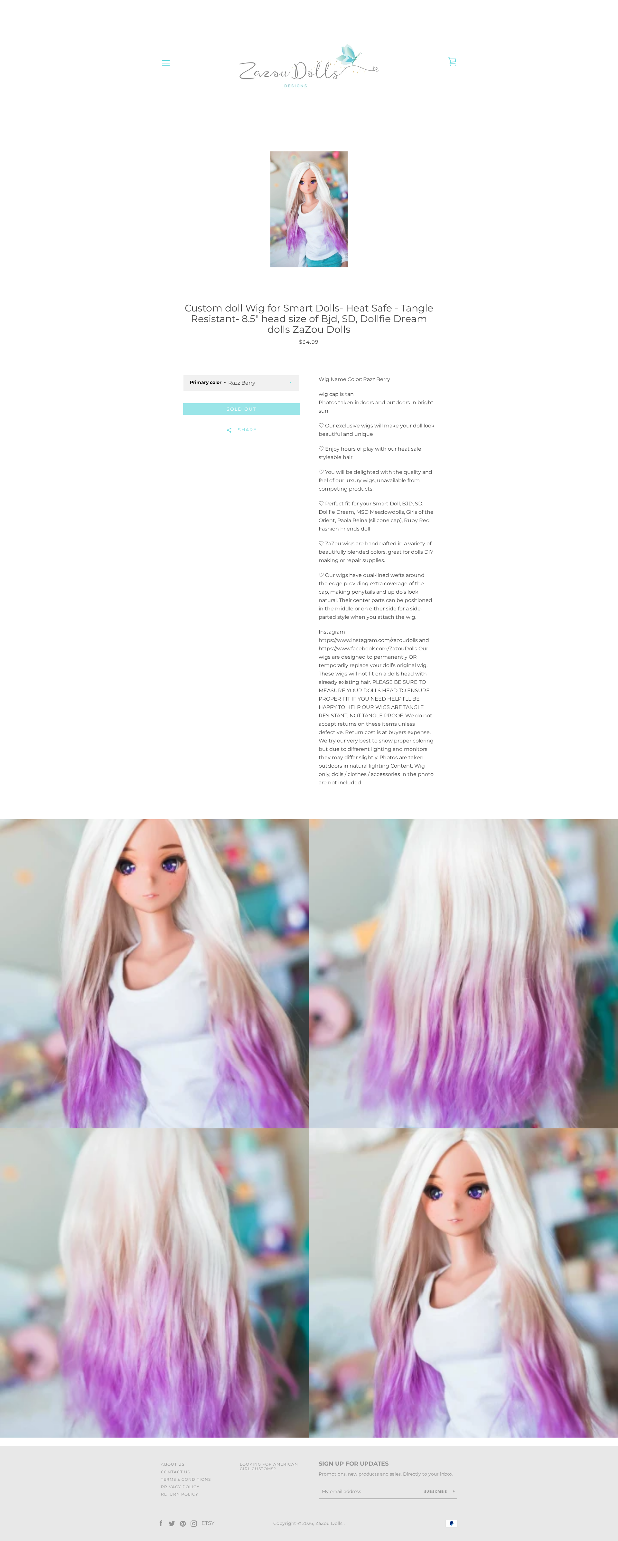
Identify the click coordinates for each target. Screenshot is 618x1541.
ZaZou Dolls (329, 1523)
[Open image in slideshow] (309, 209)
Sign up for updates (354, 1463)
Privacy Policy (180, 1486)
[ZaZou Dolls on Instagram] (194, 1523)
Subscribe (436, 1491)
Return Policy (179, 1494)
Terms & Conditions (186, 1479)
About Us (172, 1464)
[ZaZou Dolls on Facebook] (161, 1523)
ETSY (207, 1523)
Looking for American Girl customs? (269, 1466)
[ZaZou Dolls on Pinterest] (183, 1523)
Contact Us (175, 1471)
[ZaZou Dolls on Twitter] (172, 1523)
